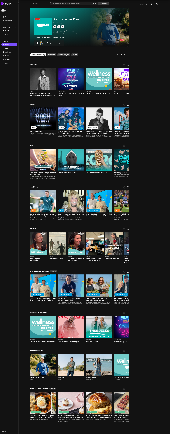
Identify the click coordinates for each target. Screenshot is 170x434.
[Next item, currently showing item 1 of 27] (128, 104)
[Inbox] (151, 4)
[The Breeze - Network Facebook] (54, 26)
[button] (53, 271)
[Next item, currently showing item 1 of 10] (128, 313)
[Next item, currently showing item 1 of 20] (128, 228)
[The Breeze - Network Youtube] (62, 26)
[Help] (157, 4)
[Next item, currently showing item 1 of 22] (128, 187)
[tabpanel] (79, 243)
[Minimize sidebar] (18, 3)
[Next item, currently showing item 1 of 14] (128, 389)
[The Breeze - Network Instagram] (58, 26)
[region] (79, 82)
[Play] (37, 43)
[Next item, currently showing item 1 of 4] (128, 64)
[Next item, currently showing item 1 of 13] (128, 146)
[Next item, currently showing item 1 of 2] (128, 351)
